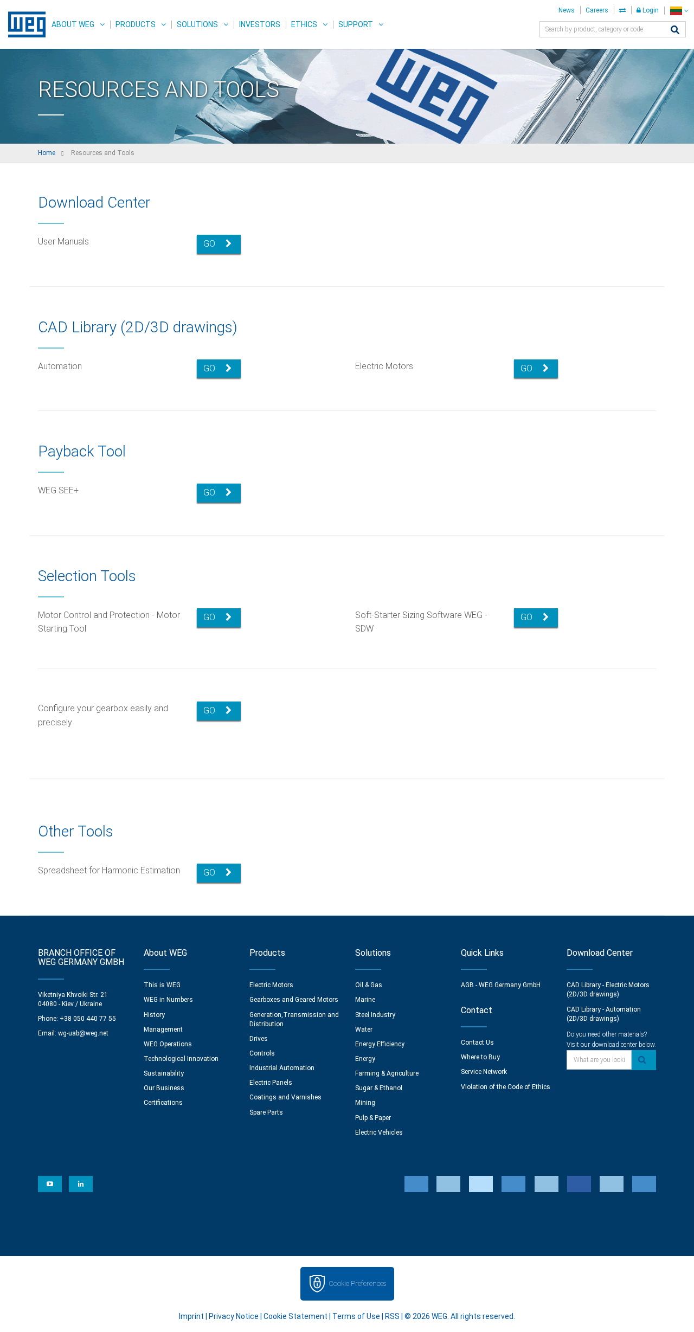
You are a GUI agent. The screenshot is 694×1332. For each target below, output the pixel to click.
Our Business (164, 1088)
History (154, 1015)
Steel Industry (375, 1015)
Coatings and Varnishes (285, 1097)
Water (363, 1029)
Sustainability (164, 1073)
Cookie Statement (295, 1316)
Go (210, 244)
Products (135, 24)
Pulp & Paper (373, 1118)
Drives (258, 1039)
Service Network (484, 1072)
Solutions (197, 24)
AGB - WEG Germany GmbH (501, 985)
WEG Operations (168, 1044)
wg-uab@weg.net (83, 1033)
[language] (679, 10)
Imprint (191, 1316)
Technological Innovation (181, 1059)
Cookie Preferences (357, 1283)
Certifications (163, 1102)
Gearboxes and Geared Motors (293, 999)
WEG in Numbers (168, 999)
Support (355, 24)
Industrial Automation (281, 1068)
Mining (365, 1102)
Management (163, 1029)
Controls (262, 1053)
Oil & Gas (368, 985)
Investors (259, 24)
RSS (392, 1316)
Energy (365, 1059)
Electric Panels (270, 1082)
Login (650, 10)
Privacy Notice (234, 1316)
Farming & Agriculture (387, 1073)
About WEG (73, 24)
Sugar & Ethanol (378, 1088)
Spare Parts (266, 1112)
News (566, 10)
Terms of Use (356, 1316)
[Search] (675, 30)
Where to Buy (480, 1057)
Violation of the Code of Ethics (505, 1087)
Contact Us (477, 1042)
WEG (23, 24)
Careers (597, 10)
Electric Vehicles (379, 1132)
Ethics (304, 24)
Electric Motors (271, 985)
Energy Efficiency (379, 1044)
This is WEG (162, 985)
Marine (365, 999)
